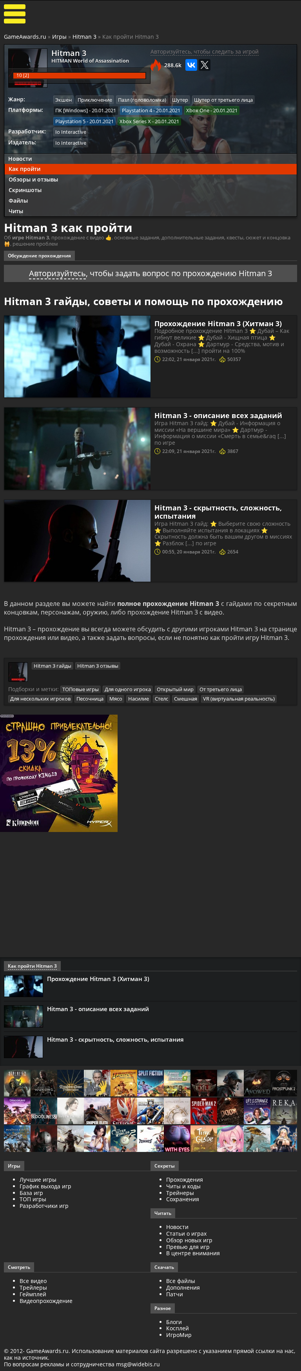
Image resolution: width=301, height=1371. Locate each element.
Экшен (63, 99)
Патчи (174, 1294)
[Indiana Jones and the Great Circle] (124, 1084)
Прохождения (184, 1179)
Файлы (18, 200)
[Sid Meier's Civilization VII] (177, 1111)
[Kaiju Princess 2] (230, 1139)
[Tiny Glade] (203, 1139)
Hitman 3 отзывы (97, 665)
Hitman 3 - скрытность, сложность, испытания (218, 512)
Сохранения (182, 1199)
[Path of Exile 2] (203, 1084)
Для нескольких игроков (40, 698)
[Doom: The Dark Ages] (230, 1111)
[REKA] (283, 1111)
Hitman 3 (84, 36)
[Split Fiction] (150, 1084)
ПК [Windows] (71, 110)
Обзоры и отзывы (33, 179)
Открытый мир (175, 689)
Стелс (161, 698)
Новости (20, 158)
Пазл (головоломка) (142, 99)
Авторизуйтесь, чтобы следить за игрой (204, 51)
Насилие (138, 698)
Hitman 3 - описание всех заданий (218, 415)
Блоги (174, 1322)
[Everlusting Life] (283, 1139)
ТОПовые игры (80, 689)
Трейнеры (180, 1193)
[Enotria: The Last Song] (70, 1139)
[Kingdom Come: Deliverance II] (70, 1084)
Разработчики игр (44, 1205)
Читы (16, 211)
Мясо (115, 698)
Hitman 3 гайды (52, 665)
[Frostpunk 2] (283, 1084)
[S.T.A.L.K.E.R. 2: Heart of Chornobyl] (17, 1084)
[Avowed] (257, 1084)
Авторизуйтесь (57, 273)
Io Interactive (70, 131)
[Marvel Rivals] (150, 1139)
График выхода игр (45, 1186)
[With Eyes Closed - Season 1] (177, 1139)
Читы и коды (183, 1186)
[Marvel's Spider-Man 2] (203, 1111)
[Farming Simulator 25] (177, 1084)
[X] (204, 65)
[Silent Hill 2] (70, 1111)
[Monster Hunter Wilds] (17, 1139)
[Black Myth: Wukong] (44, 1084)
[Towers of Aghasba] (257, 1139)
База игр (31, 1193)
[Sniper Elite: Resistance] (97, 1111)
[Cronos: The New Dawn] (44, 1139)
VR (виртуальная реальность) (239, 698)
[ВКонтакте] (191, 65)
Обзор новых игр (189, 1240)
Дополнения (183, 1287)
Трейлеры (33, 1287)
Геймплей (33, 1294)
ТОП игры (33, 1199)
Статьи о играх (186, 1233)
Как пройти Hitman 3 (32, 966)
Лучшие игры (38, 1179)
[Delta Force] (230, 1084)
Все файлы (180, 1281)
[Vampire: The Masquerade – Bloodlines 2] (44, 1111)
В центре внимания (193, 1253)
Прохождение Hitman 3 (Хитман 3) (218, 323)
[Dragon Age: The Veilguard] (17, 1111)
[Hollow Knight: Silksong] (124, 1111)
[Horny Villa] (97, 1139)
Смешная (185, 698)
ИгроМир (179, 1335)
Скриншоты (25, 190)
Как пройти (24, 168)
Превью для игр (188, 1247)
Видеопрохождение (46, 1301)
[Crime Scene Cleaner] (97, 1084)
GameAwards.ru (25, 36)
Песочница (89, 698)
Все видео (33, 1281)
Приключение (95, 99)
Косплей (177, 1328)
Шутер (180, 99)
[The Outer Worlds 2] (124, 1139)
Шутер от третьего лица (223, 99)
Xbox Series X (135, 121)
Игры (59, 36)
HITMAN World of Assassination (90, 60)
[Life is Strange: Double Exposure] (257, 1111)
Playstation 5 (70, 121)
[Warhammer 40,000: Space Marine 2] (150, 1111)
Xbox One (197, 110)
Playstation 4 (137, 110)
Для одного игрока (128, 689)
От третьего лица (220, 689)
